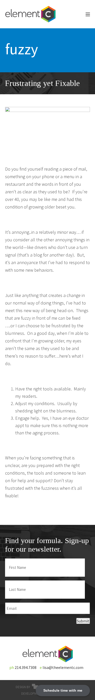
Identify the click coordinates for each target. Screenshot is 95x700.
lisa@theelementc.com (63, 667)
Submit (83, 620)
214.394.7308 (25, 667)
